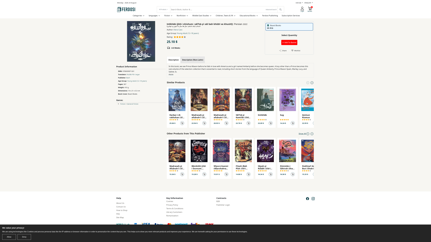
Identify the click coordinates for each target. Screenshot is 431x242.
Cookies (169, 201)
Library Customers (174, 212)
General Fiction (132, 104)
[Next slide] (312, 82)
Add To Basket (290, 42)
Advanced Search (271, 10)
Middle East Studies (200, 15)
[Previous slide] (308, 82)
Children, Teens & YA (224, 15)
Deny (24, 237)
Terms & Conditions (174, 208)
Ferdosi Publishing (270, 15)
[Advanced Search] (280, 9)
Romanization (172, 215)
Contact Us (121, 206)
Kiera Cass (178, 29)
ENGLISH (308, 3)
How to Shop (122, 210)
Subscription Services (291, 15)
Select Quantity (289, 35)
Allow (9, 237)
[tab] (173, 59)
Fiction (167, 15)
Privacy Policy (172, 205)
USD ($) (298, 3)
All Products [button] (163, 9)
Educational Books (247, 15)
